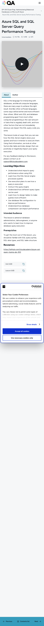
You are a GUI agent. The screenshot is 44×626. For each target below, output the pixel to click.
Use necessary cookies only (22, 338)
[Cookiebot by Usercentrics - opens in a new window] (31, 286)
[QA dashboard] (9, 3)
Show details (32, 324)
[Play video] (22, 64)
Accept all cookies (22, 331)
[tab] (6, 95)
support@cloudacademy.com (16, 161)
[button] (40, 3)
